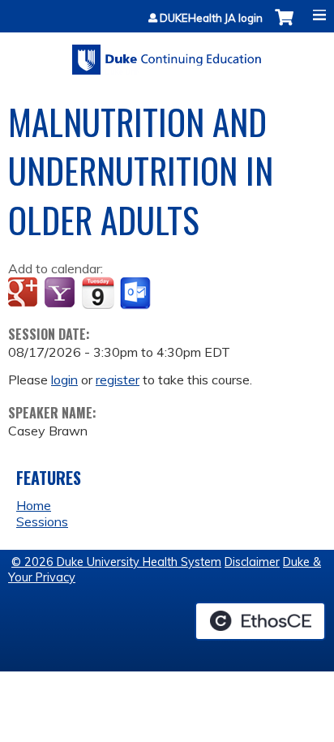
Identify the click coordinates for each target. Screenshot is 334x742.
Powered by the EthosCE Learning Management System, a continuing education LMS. (260, 621)
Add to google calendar (24, 293)
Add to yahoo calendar (61, 293)
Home (33, 505)
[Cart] (284, 25)
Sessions (42, 521)
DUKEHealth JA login (211, 18)
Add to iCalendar (97, 293)
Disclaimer (252, 562)
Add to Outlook (136, 293)
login (64, 379)
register (117, 379)
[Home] (167, 53)
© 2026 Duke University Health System (116, 562)
